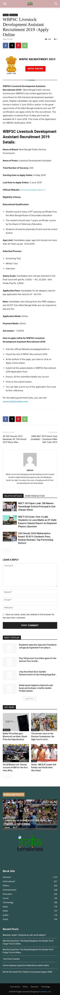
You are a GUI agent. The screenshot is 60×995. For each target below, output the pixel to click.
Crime (34, 761)
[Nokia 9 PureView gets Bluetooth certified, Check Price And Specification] (16, 722)
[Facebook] (5, 45)
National (6, 730)
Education (13, 15)
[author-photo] (30, 466)
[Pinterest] (18, 45)
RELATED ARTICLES (13, 496)
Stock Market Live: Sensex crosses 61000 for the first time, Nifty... (15, 767)
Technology (45, 986)
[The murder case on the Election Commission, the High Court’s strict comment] (44, 722)
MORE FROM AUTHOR (35, 496)
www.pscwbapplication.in (32, 189)
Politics (25, 986)
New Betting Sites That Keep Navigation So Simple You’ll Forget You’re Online (28, 942)
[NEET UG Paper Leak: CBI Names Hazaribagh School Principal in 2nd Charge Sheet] (10, 506)
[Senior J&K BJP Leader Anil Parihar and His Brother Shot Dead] (44, 753)
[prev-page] (4, 550)
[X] (12, 45)
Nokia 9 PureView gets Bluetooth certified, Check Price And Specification (15, 736)
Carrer (6, 15)
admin (30, 470)
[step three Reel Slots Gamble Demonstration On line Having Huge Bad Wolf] (10, 675)
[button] (4, 4)
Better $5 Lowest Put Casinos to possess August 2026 (27, 972)
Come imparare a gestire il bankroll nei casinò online (26, 965)
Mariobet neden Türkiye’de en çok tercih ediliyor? (24, 935)
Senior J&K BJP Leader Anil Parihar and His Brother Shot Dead (43, 767)
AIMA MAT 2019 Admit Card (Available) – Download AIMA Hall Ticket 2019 (44, 439)
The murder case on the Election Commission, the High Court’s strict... (42, 736)
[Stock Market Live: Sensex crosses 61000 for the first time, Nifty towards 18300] (16, 753)
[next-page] (9, 550)
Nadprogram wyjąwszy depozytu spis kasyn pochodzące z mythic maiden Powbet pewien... (36, 688)
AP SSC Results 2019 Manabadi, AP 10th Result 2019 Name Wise (14, 439)
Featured (7, 761)
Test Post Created (11, 959)
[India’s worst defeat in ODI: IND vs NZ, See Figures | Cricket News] (30, 815)
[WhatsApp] (25, 45)
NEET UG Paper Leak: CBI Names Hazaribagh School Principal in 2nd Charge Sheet (36, 506)
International (15, 986)
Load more (29, 698)
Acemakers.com (44, 991)
